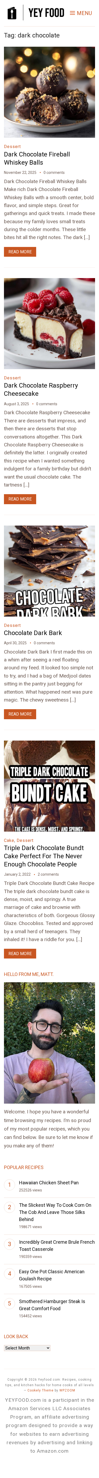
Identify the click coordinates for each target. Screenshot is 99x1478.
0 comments (54, 172)
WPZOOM (67, 1390)
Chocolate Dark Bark (33, 633)
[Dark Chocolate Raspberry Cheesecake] (49, 281)
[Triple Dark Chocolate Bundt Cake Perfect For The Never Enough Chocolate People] (49, 744)
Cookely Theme (40, 1390)
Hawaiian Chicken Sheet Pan (49, 1182)
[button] (81, 13)
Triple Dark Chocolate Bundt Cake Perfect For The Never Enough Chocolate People (44, 856)
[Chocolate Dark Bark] (49, 529)
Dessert (12, 146)
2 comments (48, 874)
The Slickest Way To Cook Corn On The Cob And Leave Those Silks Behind (55, 1212)
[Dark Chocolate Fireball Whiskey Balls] (49, 50)
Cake (9, 840)
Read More (20, 251)
